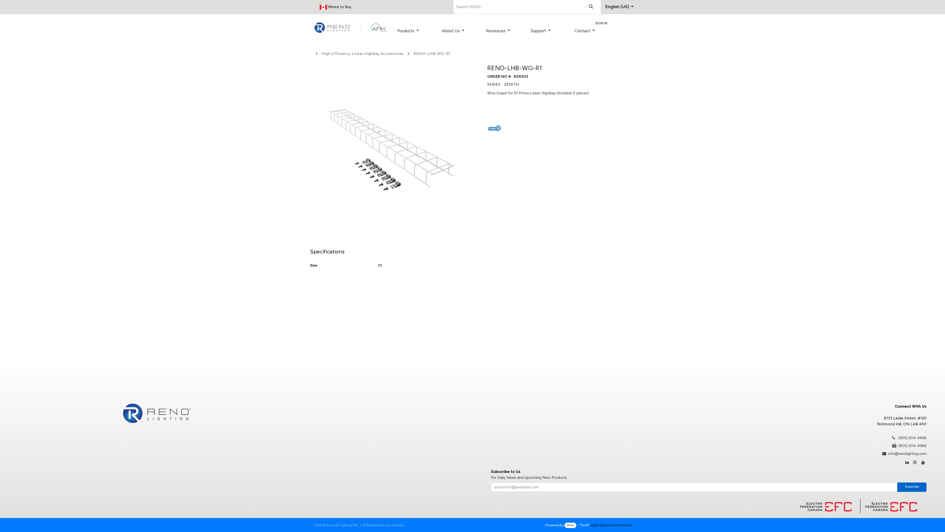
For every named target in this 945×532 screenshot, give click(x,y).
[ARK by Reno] (379, 27)
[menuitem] (414, 31)
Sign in (601, 23)
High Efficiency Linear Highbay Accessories (363, 53)
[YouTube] (923, 462)
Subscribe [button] (912, 486)
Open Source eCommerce (610, 525)
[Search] (591, 7)
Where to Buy (339, 7)
